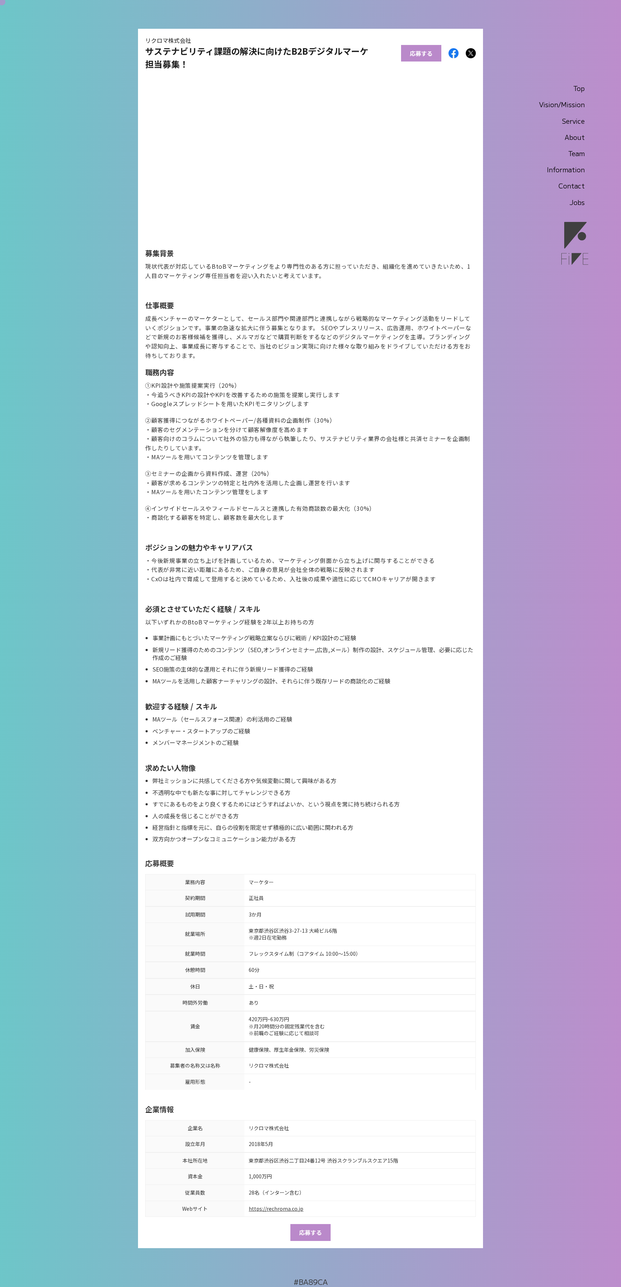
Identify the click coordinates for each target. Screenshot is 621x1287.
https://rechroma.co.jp (276, 1208)
